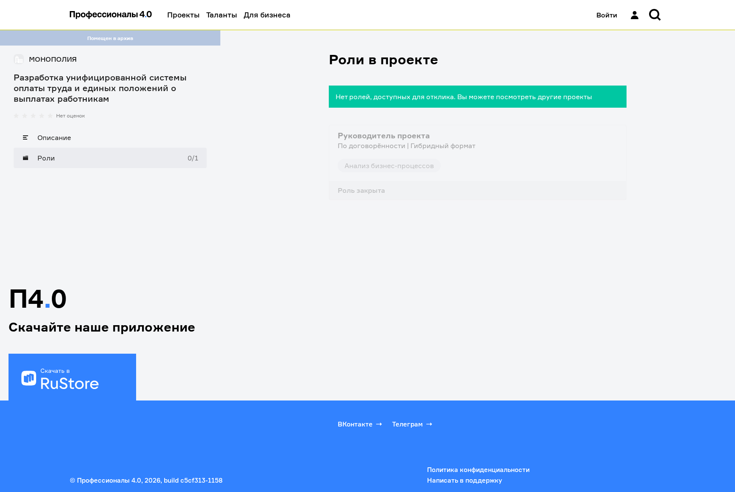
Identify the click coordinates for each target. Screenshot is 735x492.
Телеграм (407, 424)
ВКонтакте (355, 424)
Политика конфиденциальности (478, 469)
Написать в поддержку (464, 480)
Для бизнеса (267, 14)
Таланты (221, 14)
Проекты (183, 14)
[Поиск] (655, 15)
